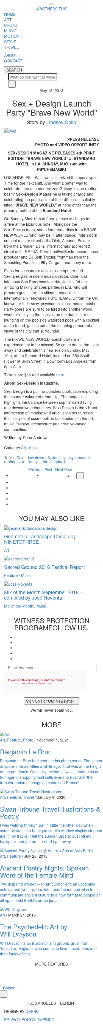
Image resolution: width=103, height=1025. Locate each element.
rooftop (10, 461)
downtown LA (38, 457)
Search (14, 70)
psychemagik (79, 457)
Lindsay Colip (61, 121)
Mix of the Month (18, 606)
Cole (20, 457)
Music (33, 447)
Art (23, 447)
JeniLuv (58, 457)
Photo (28, 740)
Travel (28, 797)
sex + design (30, 461)
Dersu (32, 1011)
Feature (11, 575)
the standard (54, 461)
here (60, 374)
